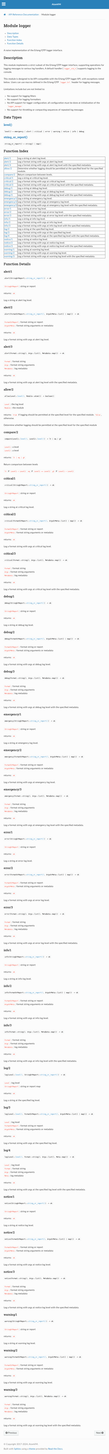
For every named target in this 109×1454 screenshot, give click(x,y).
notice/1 (8, 239)
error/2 (7, 212)
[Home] (5, 14)
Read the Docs (55, 1449)
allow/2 (8, 168)
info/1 (7, 219)
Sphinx (17, 1449)
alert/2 (7, 162)
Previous (12, 1433)
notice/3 (8, 246)
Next (98, 1433)
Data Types (12, 37)
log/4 (6, 236)
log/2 (6, 229)
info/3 (7, 226)
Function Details (15, 43)
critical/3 (8, 185)
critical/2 (8, 181)
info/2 (7, 222)
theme (32, 1449)
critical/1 (8, 178)
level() (20, 396)
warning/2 (9, 253)
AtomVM (56, 4)
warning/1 (9, 249)
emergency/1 (10, 198)
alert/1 (7, 158)
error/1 (7, 209)
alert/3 (7, 165)
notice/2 (8, 243)
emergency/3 (10, 205)
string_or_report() (35, 278)
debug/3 (8, 195)
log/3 (6, 232)
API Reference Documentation (24, 14)
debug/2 (8, 192)
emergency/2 (10, 202)
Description (13, 33)
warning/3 (9, 256)
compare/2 (9, 175)
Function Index (14, 40)
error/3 (7, 215)
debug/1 (8, 188)
